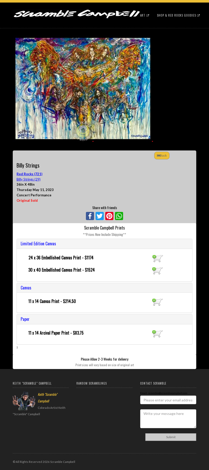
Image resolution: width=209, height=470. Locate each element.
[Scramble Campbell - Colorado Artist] (76, 9)
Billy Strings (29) (29, 179)
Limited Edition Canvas (38, 243)
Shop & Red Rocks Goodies (177, 15)
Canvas (26, 288)
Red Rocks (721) (29, 174)
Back (163, 155)
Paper (25, 319)
